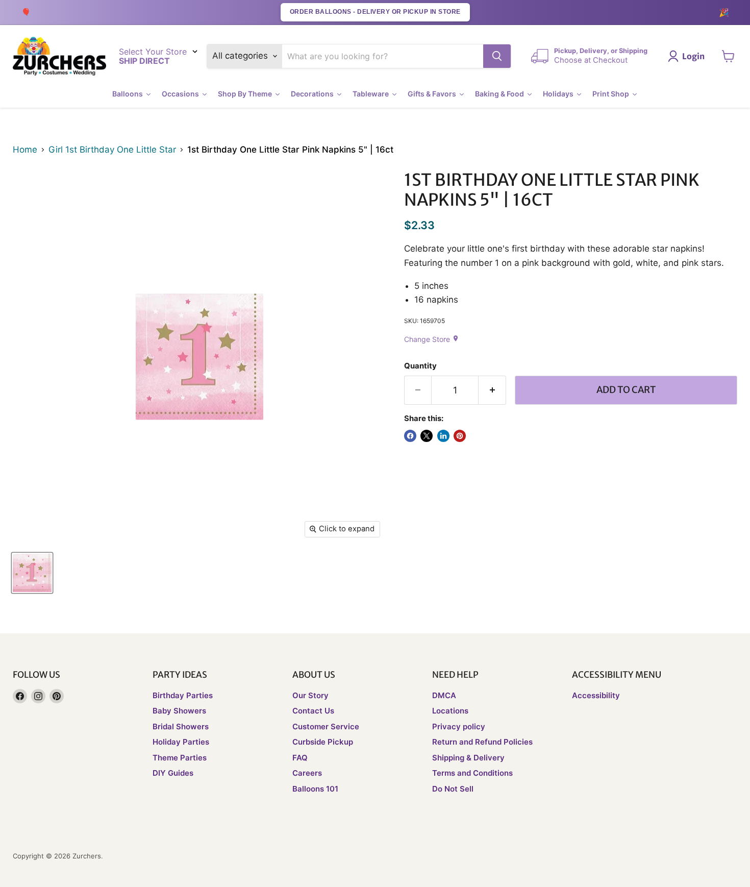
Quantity (420, 366)
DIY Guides (173, 773)
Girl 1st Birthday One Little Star (112, 150)
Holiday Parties (181, 742)
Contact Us (313, 711)
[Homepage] (59, 56)
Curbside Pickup (322, 742)
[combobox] (383, 56)
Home (25, 150)
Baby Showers (179, 711)
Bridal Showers (181, 726)
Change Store (431, 339)
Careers (307, 773)
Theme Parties (180, 757)
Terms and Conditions (472, 773)
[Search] (497, 56)
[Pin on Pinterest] (460, 436)
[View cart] (728, 56)
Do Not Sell (452, 789)
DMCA (444, 695)
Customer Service (325, 726)
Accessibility (596, 695)
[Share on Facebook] (410, 436)
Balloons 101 (315, 789)
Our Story (310, 695)
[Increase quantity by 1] (492, 390)
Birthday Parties (183, 695)
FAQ (300, 757)
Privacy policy (458, 726)
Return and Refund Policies (482, 742)
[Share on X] (426, 436)
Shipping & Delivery (468, 757)
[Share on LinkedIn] (443, 436)
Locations (450, 711)
